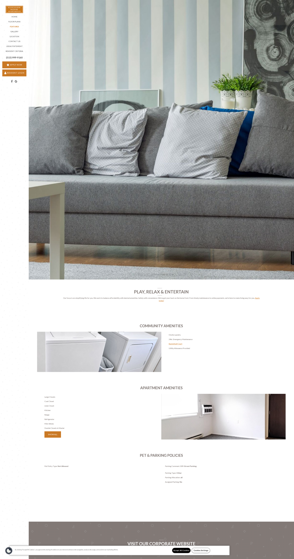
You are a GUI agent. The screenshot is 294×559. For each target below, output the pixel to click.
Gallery (14, 31)
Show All (52, 434)
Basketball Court (175, 344)
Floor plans (14, 21)
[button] (14, 57)
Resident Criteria (14, 51)
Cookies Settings (201, 550)
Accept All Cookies (181, 550)
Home (14, 17)
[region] (119, 550)
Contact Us (14, 41)
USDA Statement (14, 46)
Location (14, 36)
